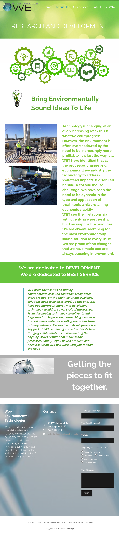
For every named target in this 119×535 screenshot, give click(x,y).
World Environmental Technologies (77, 522)
